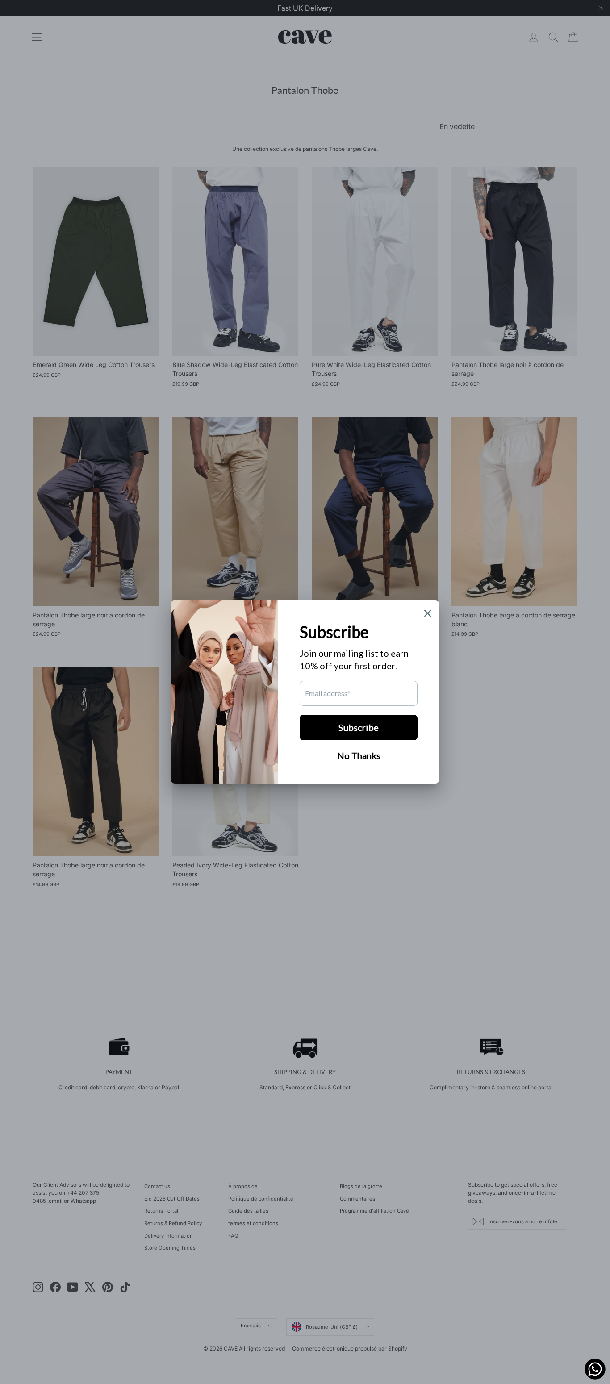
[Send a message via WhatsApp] (595, 1369)
